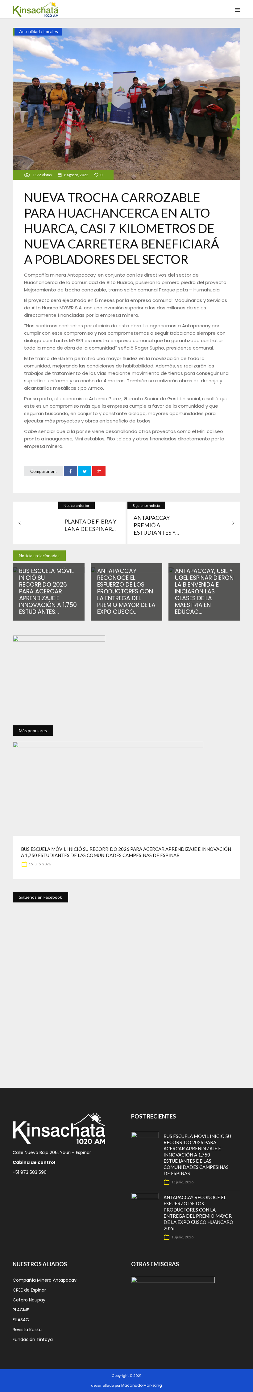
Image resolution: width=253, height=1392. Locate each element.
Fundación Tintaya (33, 1339)
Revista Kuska (27, 1329)
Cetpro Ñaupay (29, 1300)
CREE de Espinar (29, 1290)
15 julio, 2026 (39, 864)
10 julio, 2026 (182, 1237)
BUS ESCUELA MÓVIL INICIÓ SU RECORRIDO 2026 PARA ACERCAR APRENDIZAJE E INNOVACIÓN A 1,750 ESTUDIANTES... (48, 591)
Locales (51, 31)
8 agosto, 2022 (76, 174)
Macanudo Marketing (141, 1385)
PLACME (21, 1310)
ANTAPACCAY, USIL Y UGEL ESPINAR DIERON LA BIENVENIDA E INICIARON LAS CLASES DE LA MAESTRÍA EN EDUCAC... (204, 591)
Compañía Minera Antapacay (45, 1280)
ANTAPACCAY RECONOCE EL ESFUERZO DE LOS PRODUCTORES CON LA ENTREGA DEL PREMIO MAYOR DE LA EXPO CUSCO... (126, 591)
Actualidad (29, 31)
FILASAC (21, 1320)
